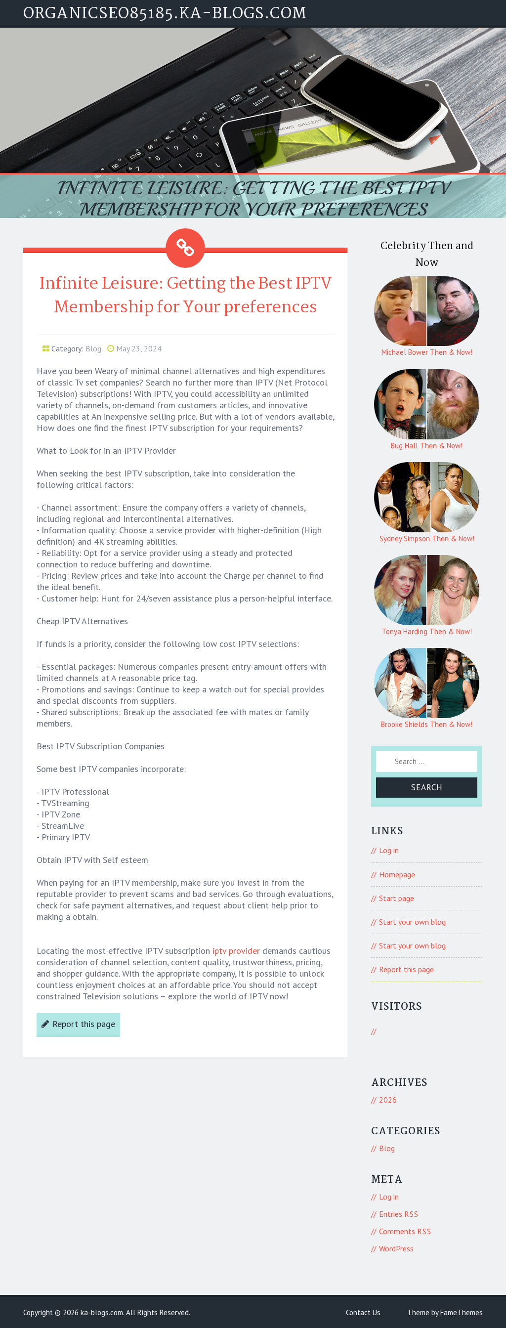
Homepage (397, 874)
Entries (399, 1214)
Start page (396, 898)
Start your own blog (412, 922)
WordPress (396, 1248)
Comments (405, 1231)
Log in (389, 850)
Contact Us (363, 1312)
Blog (93, 348)
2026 (388, 1100)
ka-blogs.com (102, 1312)
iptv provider (236, 950)
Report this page (83, 1023)
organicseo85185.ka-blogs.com (165, 14)
